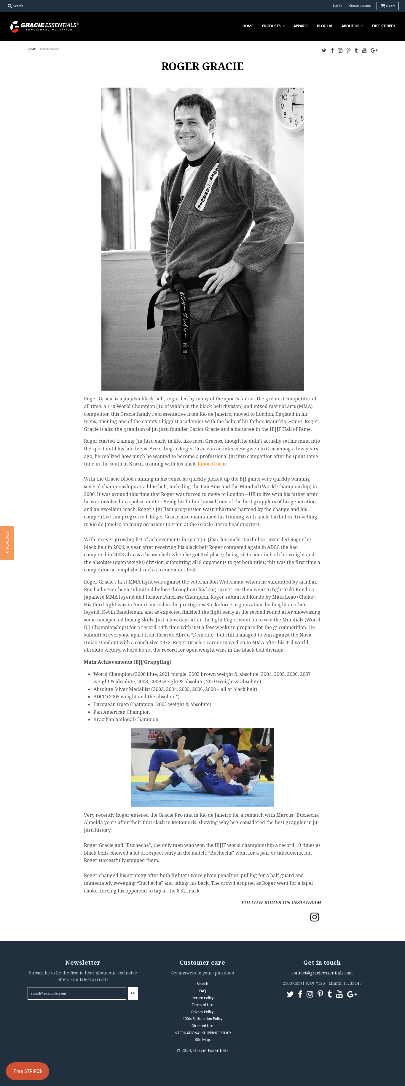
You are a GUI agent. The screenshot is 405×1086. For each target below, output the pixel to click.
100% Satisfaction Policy (202, 1019)
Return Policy (202, 998)
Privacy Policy (202, 1012)
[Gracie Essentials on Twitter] (323, 50)
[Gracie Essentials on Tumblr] (356, 50)
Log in (337, 6)
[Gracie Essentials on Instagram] (340, 50)
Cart (390, 6)
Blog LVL (325, 26)
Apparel (301, 26)
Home (248, 26)
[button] (7, 543)
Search (202, 984)
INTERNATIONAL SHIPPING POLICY (202, 1033)
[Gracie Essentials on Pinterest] (348, 50)
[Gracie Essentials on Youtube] (364, 50)
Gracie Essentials (211, 1050)
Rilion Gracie (212, 463)
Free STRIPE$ (383, 26)
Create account (360, 6)
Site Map (202, 1040)
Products (271, 26)
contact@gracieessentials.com (322, 973)
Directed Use (202, 1026)
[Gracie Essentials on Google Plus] (374, 50)
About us (350, 26)
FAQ (202, 991)
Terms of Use (202, 1005)
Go (133, 993)
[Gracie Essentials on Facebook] (332, 50)
